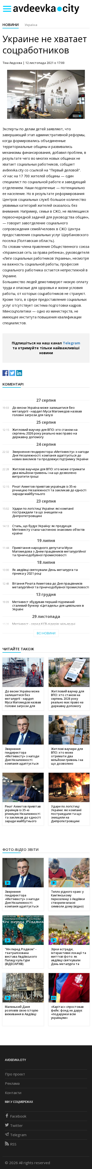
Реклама (12, 1083)
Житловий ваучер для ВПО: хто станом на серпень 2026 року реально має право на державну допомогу (45, 433)
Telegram (71, 343)
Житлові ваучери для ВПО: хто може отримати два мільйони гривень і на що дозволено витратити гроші (48, 472)
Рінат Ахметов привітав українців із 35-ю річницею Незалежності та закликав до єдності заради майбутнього (49, 490)
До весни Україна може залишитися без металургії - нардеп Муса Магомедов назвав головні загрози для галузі (47, 411)
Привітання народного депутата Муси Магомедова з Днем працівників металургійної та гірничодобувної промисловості (49, 551)
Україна (31, 25)
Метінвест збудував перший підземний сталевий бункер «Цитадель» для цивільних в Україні (48, 605)
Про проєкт (15, 1074)
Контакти (13, 1092)
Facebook (18, 1116)
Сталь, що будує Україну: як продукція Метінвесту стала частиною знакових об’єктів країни (48, 529)
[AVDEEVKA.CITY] (46, 8)
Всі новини (46, 633)
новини (10, 24)
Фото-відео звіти (20, 849)
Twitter (16, 1125)
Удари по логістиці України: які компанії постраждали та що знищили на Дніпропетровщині (43, 512)
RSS (13, 1144)
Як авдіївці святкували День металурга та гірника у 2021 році (45, 571)
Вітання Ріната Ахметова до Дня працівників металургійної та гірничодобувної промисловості (50, 585)
